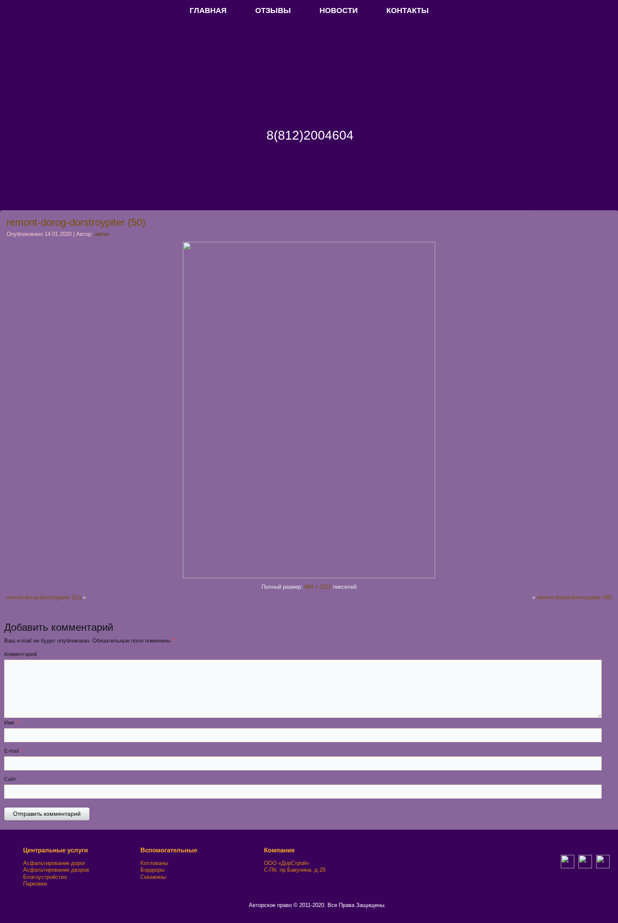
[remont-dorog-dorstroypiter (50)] (309, 576)
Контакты (407, 10)
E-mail (13, 751)
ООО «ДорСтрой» (286, 863)
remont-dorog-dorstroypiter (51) (43, 597)
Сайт (10, 779)
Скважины (153, 877)
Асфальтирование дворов (56, 870)
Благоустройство (45, 877)
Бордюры (152, 870)
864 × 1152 (317, 587)
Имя (11, 723)
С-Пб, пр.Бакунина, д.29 (294, 870)
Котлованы (154, 863)
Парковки (35, 884)
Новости (339, 10)
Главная (208, 10)
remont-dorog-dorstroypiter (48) (574, 597)
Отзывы (273, 10)
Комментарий (20, 654)
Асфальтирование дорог (54, 863)
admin (102, 234)
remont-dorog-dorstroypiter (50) (75, 222)
